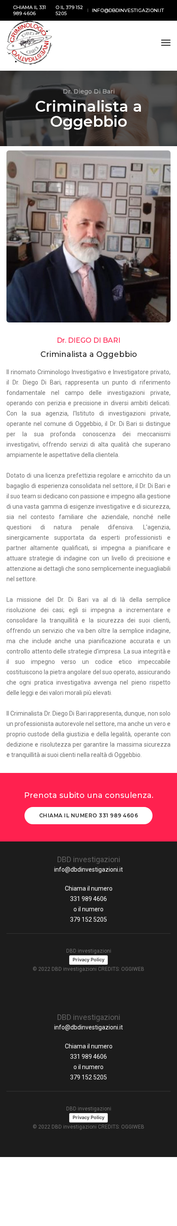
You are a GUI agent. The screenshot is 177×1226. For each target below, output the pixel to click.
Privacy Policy (88, 960)
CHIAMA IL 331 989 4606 (29, 10)
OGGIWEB (132, 969)
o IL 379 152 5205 (69, 10)
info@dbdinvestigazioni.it (88, 869)
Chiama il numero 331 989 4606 (88, 815)
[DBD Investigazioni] (29, 43)
